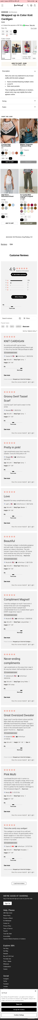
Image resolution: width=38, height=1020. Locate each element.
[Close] (35, 991)
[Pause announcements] (36, 1)
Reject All (19, 1004)
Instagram (6, 978)
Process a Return (8, 918)
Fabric (4, 107)
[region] (18, 281)
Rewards (5, 953)
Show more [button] (26, 326)
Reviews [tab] (4, 244)
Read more (27, 555)
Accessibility (6, 936)
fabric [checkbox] (12, 326)
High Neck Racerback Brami (7, 195)
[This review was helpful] (29, 382)
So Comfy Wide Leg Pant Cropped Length (26, 196)
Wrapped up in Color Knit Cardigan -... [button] (22, 379)
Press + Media (7, 961)
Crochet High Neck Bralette (6, 145)
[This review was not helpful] (32, 382)
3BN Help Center (7, 913)
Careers (5, 969)
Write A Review (19, 297)
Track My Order (7, 933)
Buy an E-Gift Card (8, 956)
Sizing (4, 101)
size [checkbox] (3, 326)
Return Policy (7, 915)
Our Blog (5, 951)
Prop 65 (5, 931)
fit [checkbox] (7, 326)
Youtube (5, 986)
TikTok (5, 981)
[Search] (28, 5)
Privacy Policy (7, 926)
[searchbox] (9, 318)
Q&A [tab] (11, 244)
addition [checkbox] (18, 326)
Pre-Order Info (7, 959)
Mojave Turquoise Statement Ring (26, 145)
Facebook (6, 984)
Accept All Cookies (18, 1009)
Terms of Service (7, 928)
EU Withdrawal (7, 920)
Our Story (5, 948)
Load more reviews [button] (19, 883)
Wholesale (6, 964)
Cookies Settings (19, 1015)
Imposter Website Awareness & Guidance (14, 939)
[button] (1, 5)
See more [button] (7, 375)
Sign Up (7, 903)
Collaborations (7, 966)
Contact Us (6, 923)
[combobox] (30, 331)
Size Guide (34, 28)
